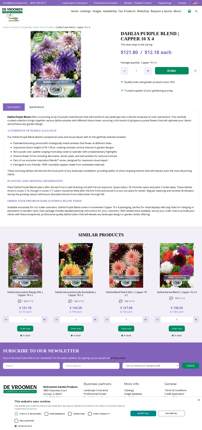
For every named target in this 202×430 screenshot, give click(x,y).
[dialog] (101, 413)
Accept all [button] (143, 413)
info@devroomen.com (15, 2)
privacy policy (118, 358)
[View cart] (189, 11)
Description (13, 107)
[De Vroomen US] (12, 15)
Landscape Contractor (96, 390)
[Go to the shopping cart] (189, 11)
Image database (133, 393)
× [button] (199, 400)
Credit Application (174, 393)
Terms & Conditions (176, 390)
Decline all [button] (171, 413)
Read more (32, 409)
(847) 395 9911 (38, 2)
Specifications (36, 107)
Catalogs (129, 390)
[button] (70, 426)
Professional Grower (95, 393)
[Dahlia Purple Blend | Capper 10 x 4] (56, 64)
